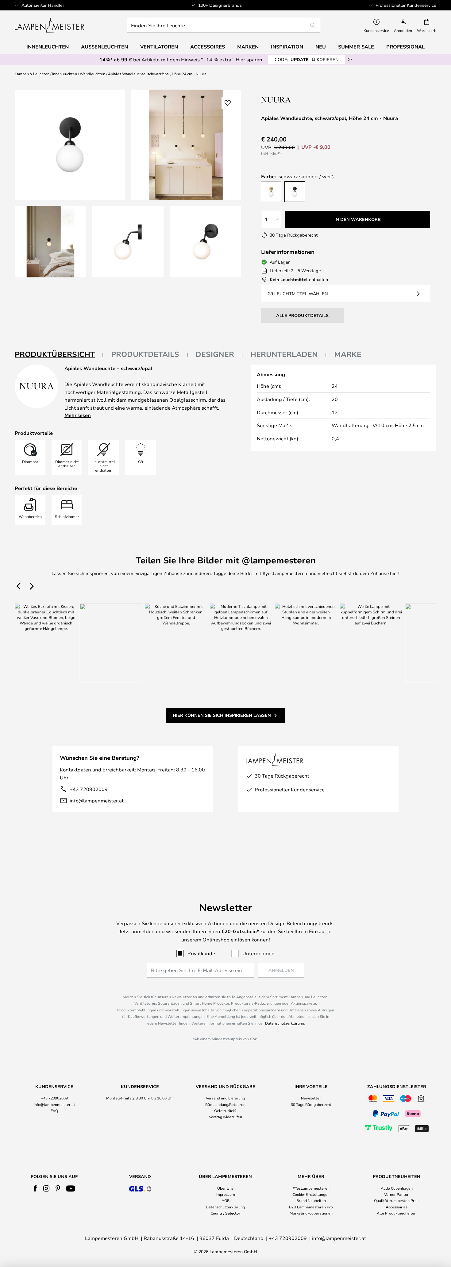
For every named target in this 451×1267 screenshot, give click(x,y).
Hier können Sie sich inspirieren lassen (222, 715)
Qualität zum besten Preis (396, 1200)
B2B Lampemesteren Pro (311, 1206)
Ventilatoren (159, 46)
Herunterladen (284, 354)
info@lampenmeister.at (97, 800)
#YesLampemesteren (311, 1188)
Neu (320, 46)
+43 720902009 (89, 789)
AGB (225, 1200)
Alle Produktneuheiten (396, 1213)
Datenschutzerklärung (284, 1023)
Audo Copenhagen (397, 1188)
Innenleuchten (64, 73)
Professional (405, 46)
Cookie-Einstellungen (311, 1194)
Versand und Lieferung (225, 1097)
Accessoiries (396, 1206)
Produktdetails (145, 354)
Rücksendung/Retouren (225, 1104)
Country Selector (225, 1213)
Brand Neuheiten (311, 1200)
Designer (214, 354)
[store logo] (49, 25)
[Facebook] (35, 1188)
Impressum (225, 1194)
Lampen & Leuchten (32, 73)
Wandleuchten (92, 73)
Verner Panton (396, 1194)
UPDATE (307, 59)
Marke (347, 354)
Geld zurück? (225, 1110)
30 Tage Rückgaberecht (311, 1104)
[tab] (59, 354)
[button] (50, 241)
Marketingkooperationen (311, 1213)
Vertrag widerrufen (225, 1116)
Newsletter (311, 1097)
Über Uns (225, 1188)
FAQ (54, 1110)
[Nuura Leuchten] (300, 99)
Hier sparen (249, 59)
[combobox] (223, 25)
